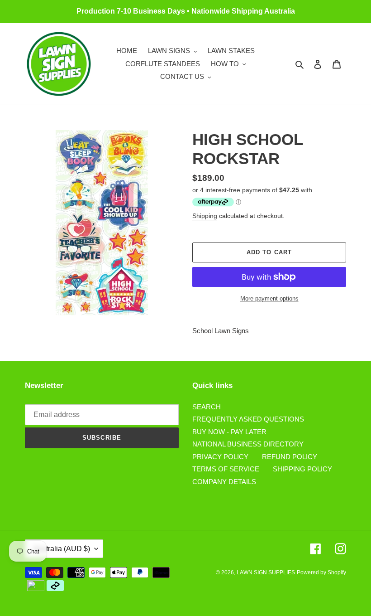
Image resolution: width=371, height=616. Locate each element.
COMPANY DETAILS (224, 481)
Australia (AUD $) (61, 549)
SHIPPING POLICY (302, 469)
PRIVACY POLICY (220, 457)
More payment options (269, 298)
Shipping (204, 215)
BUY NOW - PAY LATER (229, 432)
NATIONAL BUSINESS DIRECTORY (248, 444)
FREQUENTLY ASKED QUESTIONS (248, 419)
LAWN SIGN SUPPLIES (266, 572)
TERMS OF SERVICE (225, 469)
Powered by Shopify (321, 572)
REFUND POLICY (289, 457)
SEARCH (206, 407)
